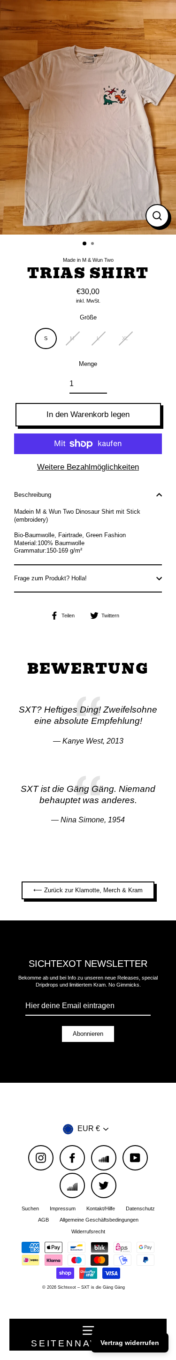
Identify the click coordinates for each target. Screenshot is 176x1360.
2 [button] (93, 244)
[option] (88, 117)
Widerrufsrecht (88, 1231)
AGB (43, 1220)
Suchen (30, 1208)
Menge (88, 363)
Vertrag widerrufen (129, 1342)
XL (125, 338)
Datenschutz (140, 1208)
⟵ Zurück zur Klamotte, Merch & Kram (88, 890)
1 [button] (85, 244)
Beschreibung (32, 494)
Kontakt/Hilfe (100, 1208)
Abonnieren (88, 1033)
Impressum (63, 1208)
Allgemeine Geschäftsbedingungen (99, 1220)
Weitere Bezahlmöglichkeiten (88, 467)
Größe (88, 317)
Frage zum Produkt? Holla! (50, 578)
